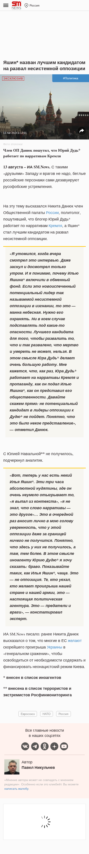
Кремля (55, 225)
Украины (54, 647)
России (52, 212)
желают (75, 640)
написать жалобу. (16, 788)
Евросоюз (28, 714)
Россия (63, 714)
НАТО (47, 714)
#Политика (70, 78)
